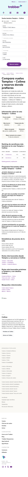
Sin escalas (5, 50)
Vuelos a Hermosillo (7, 371)
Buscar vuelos (14, 64)
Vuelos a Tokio (5, 360)
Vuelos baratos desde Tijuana (9, 391)
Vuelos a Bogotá (6, 375)
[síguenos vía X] (8, 467)
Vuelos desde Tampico (8, 288)
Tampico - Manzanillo (7, 260)
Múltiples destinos (8, 22)
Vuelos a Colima (6, 289)
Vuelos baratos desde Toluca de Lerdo (12, 393)
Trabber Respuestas (7, 439)
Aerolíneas (4, 397)
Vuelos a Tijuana (6, 355)
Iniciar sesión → (22, 1)
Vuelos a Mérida (6, 368)
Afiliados (4, 452)
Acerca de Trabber (7, 434)
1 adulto (5, 54)
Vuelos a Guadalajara (7, 362)
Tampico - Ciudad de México (9, 264)
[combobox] (14, 27)
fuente (3, 314)
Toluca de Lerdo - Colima (8, 278)
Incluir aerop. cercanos (8, 30)
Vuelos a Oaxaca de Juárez (9, 378)
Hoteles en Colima (8, 331)
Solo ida (14, 21)
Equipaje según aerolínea (8, 399)
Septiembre (5, 404)
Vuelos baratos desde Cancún (9, 389)
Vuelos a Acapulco (7, 373)
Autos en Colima (7, 335)
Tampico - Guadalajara (7, 262)
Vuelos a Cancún (6, 353)
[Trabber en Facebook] (5, 467)
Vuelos (4, 421)
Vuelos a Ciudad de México (9, 351)
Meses (3, 402)
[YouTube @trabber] (10, 467)
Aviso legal (4, 463)
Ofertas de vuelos (7, 423)
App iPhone (5, 443)
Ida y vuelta (6, 21)
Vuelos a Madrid (6, 358)
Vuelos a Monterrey (7, 366)
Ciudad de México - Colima (9, 276)
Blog (3, 436)
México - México (6, 291)
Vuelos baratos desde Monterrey (10, 386)
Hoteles (4, 425)
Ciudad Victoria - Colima (8, 279)
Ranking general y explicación (9, 161)
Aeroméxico (8, 157)
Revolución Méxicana (7, 406)
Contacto (4, 450)
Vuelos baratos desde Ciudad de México (12, 382)
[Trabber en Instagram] (3, 467)
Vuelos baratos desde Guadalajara (10, 384)
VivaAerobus (9, 154)
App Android (5, 441)
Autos (3, 428)
